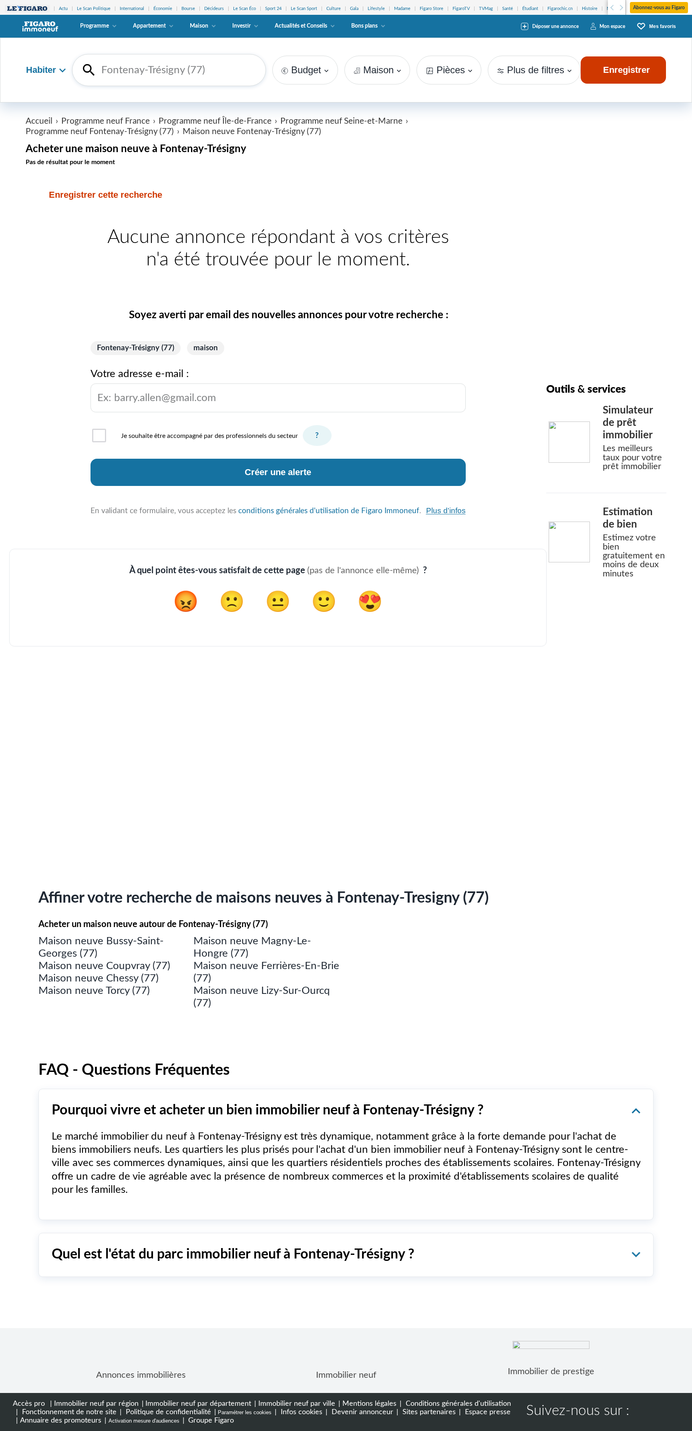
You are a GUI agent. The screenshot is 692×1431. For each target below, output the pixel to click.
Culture (333, 8)
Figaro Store (431, 8)
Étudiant (530, 8)
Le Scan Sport (304, 8)
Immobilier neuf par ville (296, 1403)
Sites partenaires (428, 1412)
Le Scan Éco (244, 8)
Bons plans (364, 26)
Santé (507, 8)
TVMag (486, 8)
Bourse (188, 8)
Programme (94, 26)
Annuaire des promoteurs (60, 1420)
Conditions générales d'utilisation (457, 1403)
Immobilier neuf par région (96, 1403)
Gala (354, 8)
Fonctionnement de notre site (68, 1412)
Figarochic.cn (560, 8)
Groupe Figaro (210, 1420)
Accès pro (29, 1403)
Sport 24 (273, 8)
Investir (241, 26)
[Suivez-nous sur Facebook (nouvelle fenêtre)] (643, 1411)
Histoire (589, 8)
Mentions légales (369, 1403)
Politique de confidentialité (167, 1412)
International (132, 8)
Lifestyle (376, 8)
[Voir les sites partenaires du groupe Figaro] (27, 8)
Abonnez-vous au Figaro (659, 7)
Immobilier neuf (346, 1375)
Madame (402, 8)
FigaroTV (461, 8)
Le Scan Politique (94, 8)
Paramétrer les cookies (245, 1412)
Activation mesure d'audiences (144, 1421)
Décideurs (214, 8)
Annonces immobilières (141, 1375)
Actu (63, 8)
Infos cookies (300, 1412)
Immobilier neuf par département (198, 1403)
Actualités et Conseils (301, 26)
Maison (199, 26)
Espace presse (487, 1412)
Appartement (149, 26)
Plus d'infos (446, 510)
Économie (162, 8)
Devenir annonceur (361, 1412)
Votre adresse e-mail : (153, 386)
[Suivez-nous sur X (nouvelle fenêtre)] (668, 1411)
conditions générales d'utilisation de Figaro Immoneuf (328, 511)
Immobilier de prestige (551, 1371)
